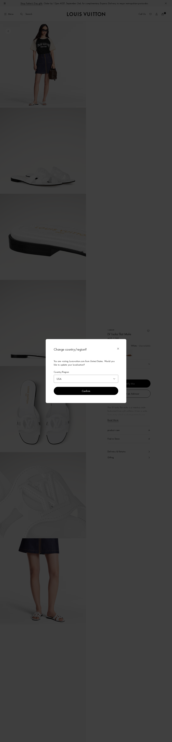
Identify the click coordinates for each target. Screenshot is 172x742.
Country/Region (61, 371)
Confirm (86, 391)
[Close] (118, 348)
